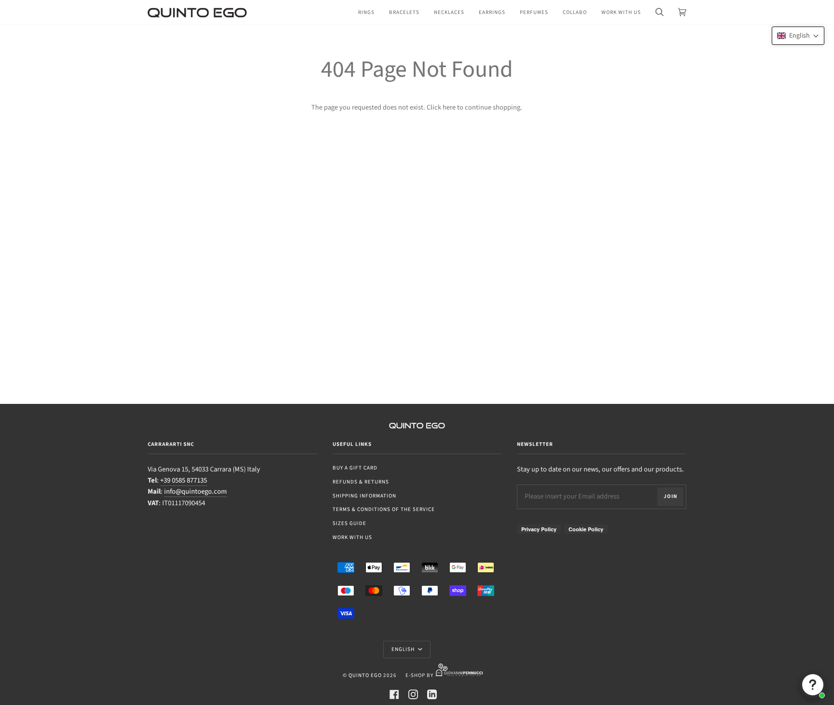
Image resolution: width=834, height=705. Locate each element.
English (403, 649)
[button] (798, 35)
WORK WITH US (352, 537)
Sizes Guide (349, 523)
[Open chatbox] (812, 684)
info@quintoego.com (195, 491)
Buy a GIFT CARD (355, 467)
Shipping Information (364, 495)
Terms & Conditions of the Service (384, 509)
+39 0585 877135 (183, 480)
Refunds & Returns (361, 481)
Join (670, 496)
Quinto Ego (365, 675)
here (449, 107)
